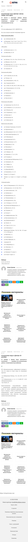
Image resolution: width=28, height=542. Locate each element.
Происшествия (14, 531)
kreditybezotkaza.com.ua (18, 502)
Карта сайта (14, 505)
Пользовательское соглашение (14, 517)
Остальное (14, 527)
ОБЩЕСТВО (9, 10)
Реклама (14, 520)
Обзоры (14, 534)
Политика (14, 538)
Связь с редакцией (14, 524)
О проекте (14, 508)
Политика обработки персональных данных (14, 512)
